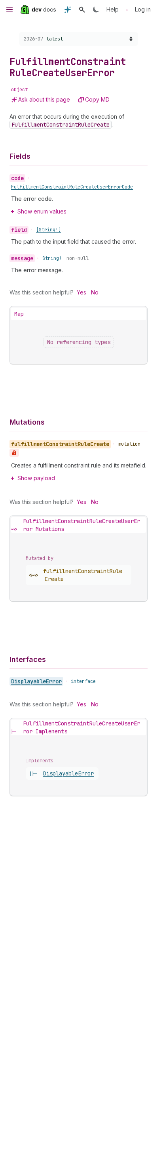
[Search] (82, 9)
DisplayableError (36, 681)
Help (112, 9)
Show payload (36, 478)
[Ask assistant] (68, 9)
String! (52, 258)
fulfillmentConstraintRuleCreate (82, 575)
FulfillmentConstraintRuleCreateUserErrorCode (72, 187)
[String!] (48, 230)
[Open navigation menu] (9, 9)
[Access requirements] (14, 453)
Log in (143, 9)
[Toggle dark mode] (96, 9)
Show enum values (41, 211)
